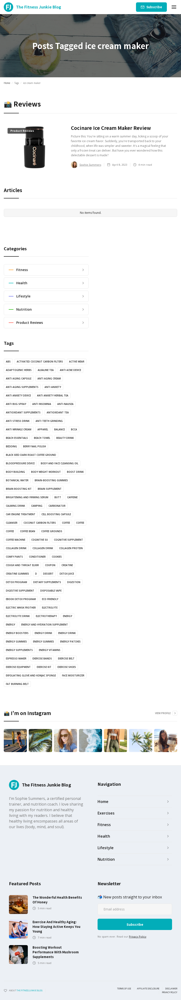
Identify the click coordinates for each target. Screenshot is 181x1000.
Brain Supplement (50, 488)
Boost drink (75, 471)
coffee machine (15, 539)
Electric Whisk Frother (21, 607)
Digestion (73, 582)
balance (59, 429)
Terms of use (124, 988)
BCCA (74, 429)
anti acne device (70, 370)
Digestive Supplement (20, 590)
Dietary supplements (47, 582)
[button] (174, 7)
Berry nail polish (34, 446)
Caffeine (72, 497)
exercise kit (44, 667)
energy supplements (19, 650)
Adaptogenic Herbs (19, 370)
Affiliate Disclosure (148, 988)
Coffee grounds (51, 531)
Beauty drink (65, 438)
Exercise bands (42, 658)
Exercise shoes (67, 667)
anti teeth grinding (49, 421)
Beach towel (42, 438)
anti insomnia (41, 404)
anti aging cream (49, 378)
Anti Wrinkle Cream (18, 429)
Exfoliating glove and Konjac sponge (31, 675)
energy (67, 616)
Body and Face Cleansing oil (59, 463)
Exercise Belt (66, 658)
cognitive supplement (68, 539)
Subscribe (154, 7)
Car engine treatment (20, 514)
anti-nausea (65, 404)
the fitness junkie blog (29, 990)
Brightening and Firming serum (27, 497)
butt (57, 497)
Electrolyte (50, 607)
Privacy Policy (137, 936)
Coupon (50, 565)
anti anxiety (53, 387)
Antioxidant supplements (23, 412)
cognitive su (39, 539)
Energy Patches (70, 641)
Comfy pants (14, 556)
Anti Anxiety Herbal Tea (52, 395)
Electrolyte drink (18, 616)
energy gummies (16, 641)
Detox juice (67, 573)
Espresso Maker (16, 658)
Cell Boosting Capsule (56, 514)
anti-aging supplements (22, 387)
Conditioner (37, 556)
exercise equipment (18, 667)
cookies (57, 556)
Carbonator (57, 505)
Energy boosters (17, 633)
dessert (48, 573)
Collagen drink (16, 548)
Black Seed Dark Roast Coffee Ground (31, 455)
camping (36, 505)
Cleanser (11, 522)
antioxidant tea (58, 412)
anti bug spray (16, 404)
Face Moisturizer (73, 675)
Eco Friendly (50, 599)
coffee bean (27, 531)
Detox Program (16, 582)
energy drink (43, 633)
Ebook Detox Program (21, 599)
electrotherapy (46, 616)
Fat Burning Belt (17, 684)
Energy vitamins (49, 650)
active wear (76, 361)
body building (15, 471)
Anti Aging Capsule (18, 378)
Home (7, 83)
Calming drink (15, 505)
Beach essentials (17, 438)
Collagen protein (71, 548)
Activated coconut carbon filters (40, 361)
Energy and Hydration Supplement (44, 624)
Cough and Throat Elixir (22, 565)
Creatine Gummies (17, 573)
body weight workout (46, 471)
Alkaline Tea (46, 370)
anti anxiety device (18, 395)
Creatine (67, 565)
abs (8, 361)
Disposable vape (51, 590)
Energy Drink (67, 633)
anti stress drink (17, 421)
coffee (66, 522)
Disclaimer (171, 988)
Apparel (42, 429)
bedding (11, 446)
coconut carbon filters (40, 522)
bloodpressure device (20, 463)
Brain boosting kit (19, 488)
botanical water (17, 480)
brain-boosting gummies (51, 480)
